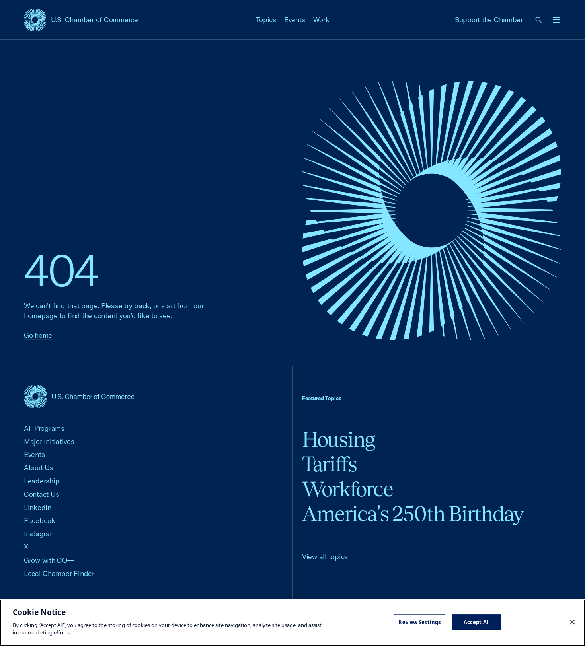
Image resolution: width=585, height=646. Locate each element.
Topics (266, 19)
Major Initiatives (49, 441)
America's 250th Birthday (413, 514)
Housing (338, 439)
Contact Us (41, 494)
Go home (38, 335)
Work (321, 19)
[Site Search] (539, 20)
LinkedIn (37, 507)
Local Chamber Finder (59, 573)
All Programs (44, 428)
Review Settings (419, 621)
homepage (41, 315)
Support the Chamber (489, 19)
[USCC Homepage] (79, 396)
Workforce (347, 489)
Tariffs (329, 464)
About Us (38, 467)
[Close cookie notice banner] (572, 621)
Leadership (41, 480)
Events (294, 19)
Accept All (477, 621)
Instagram (40, 533)
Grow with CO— (49, 560)
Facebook (39, 520)
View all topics (325, 556)
